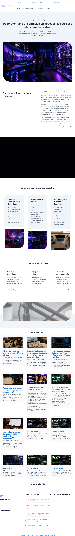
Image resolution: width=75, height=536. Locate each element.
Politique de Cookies (44, 8)
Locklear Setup (32, 431)
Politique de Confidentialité (26, 8)
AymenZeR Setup (57, 431)
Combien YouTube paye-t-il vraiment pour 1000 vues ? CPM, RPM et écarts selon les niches (38, 507)
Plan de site (55, 3)
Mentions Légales (43, 3)
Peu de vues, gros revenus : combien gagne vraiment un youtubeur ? (12, 390)
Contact (32, 3)
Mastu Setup (7, 468)
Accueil (19, 3)
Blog (25, 3)
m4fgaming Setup (33, 468)
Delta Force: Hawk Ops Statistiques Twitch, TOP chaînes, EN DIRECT (60, 389)
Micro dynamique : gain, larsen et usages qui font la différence (13, 353)
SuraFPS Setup (57, 468)
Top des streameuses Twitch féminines (37, 525)
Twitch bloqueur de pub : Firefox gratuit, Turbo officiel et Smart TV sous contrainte (38, 513)
